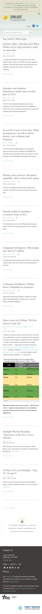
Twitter (37, 26)
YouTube (18, 567)
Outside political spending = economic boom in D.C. (17, 213)
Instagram (12, 567)
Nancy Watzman (8, 143)
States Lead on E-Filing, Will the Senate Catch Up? (20, 321)
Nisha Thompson (9, 477)
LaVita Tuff (7, 53)
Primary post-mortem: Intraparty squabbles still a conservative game (21, 176)
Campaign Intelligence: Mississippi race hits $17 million (21, 249)
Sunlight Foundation (14, 18)
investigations (16, 143)
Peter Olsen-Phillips (9, 181)
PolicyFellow (20, 327)
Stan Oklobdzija (8, 218)
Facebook (34, 26)
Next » (13, 508)
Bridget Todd (7, 441)
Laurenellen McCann (10, 327)
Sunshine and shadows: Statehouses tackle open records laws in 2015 (19, 91)
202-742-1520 (7, 560)
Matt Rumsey (29, 327)
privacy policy (10, 576)
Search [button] (30, 32)
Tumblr (15, 567)
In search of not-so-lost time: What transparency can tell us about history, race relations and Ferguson (21, 134)
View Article (15, 451)
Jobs (20, 564)
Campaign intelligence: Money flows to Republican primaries (18, 285)
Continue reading (8, 74)
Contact (5, 564)
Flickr (10, 567)
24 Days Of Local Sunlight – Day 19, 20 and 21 (20, 471)
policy (14, 53)
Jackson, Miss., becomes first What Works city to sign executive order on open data (21, 47)
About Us (13, 564)
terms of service (14, 581)
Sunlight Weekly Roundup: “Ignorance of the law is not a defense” (18, 434)
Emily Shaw (7, 98)
